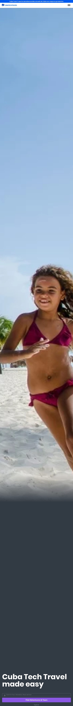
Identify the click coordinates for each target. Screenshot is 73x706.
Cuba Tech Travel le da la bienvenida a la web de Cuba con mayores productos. (36, 1)
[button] (69, 5)
